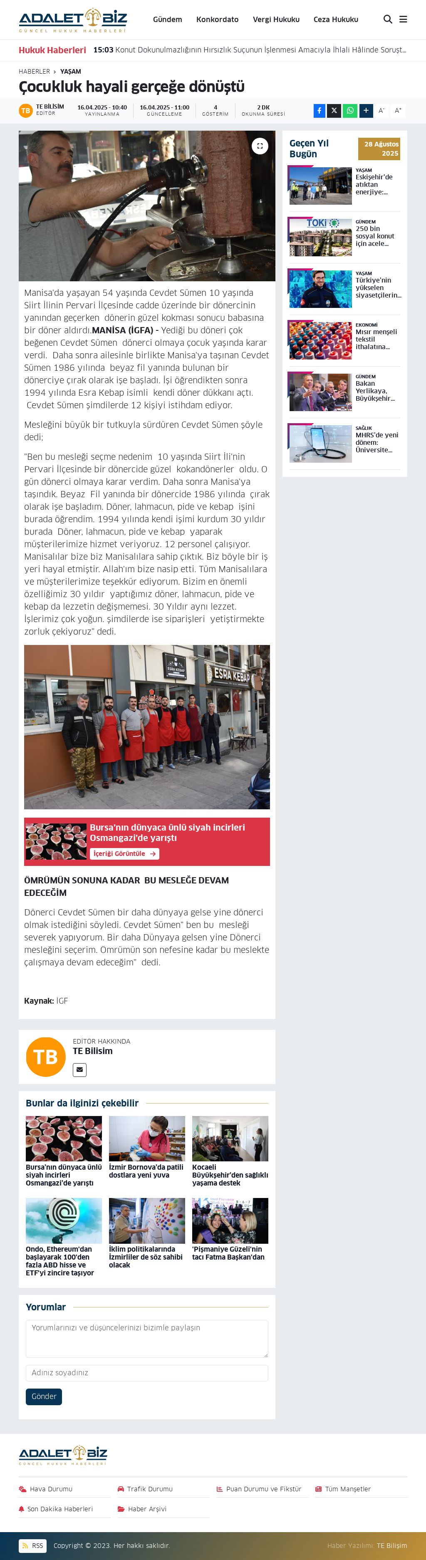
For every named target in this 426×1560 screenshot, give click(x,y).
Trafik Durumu (150, 1489)
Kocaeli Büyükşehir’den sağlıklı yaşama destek (230, 1175)
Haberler (34, 71)
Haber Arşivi (147, 1509)
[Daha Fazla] (366, 111)
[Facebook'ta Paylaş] (319, 111)
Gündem (167, 19)
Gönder (44, 1396)
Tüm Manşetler (348, 1489)
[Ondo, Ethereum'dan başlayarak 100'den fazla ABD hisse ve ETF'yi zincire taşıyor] (64, 1220)
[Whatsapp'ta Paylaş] (350, 111)
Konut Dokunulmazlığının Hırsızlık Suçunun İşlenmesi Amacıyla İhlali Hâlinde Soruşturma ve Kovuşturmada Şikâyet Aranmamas (250, 50)
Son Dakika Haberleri (60, 1509)
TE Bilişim (392, 1546)
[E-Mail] (80, 1070)
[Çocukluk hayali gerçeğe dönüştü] (147, 206)
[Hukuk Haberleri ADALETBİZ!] (73, 19)
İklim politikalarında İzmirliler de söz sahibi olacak (146, 1257)
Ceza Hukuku (336, 19)
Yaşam (70, 71)
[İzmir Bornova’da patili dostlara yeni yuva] (147, 1138)
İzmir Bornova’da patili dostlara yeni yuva (146, 1171)
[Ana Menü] (399, 20)
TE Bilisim (93, 1051)
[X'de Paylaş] (334, 111)
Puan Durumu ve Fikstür (264, 1489)
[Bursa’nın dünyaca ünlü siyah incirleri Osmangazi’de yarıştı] (64, 1138)
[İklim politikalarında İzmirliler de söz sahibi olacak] (147, 1220)
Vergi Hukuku (276, 19)
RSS (36, 1546)
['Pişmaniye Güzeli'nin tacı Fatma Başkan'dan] (230, 1220)
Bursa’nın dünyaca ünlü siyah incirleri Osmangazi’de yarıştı (64, 1175)
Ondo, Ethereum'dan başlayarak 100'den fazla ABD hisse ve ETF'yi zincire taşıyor (60, 1261)
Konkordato (217, 19)
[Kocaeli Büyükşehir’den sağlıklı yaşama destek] (230, 1138)
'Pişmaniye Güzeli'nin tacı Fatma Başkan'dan (228, 1253)
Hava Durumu (51, 1489)
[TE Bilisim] (46, 1056)
